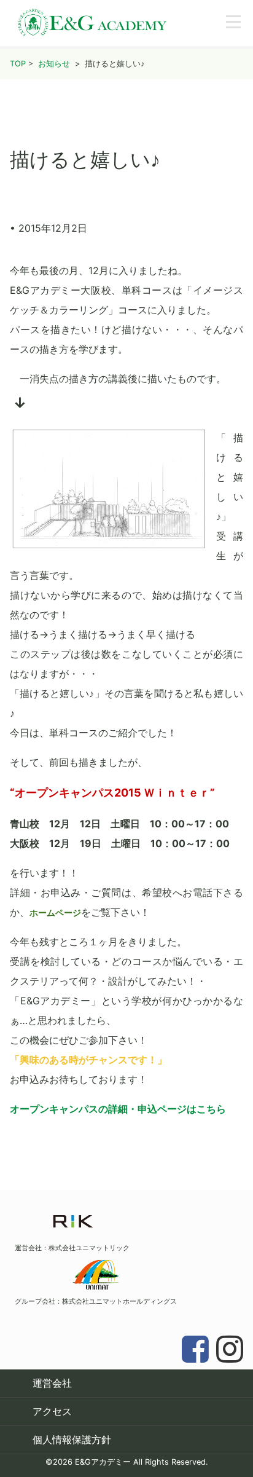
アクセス (52, 1411)
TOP (18, 63)
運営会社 (52, 1383)
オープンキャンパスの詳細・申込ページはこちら (118, 1109)
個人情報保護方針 (72, 1439)
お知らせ (54, 63)
